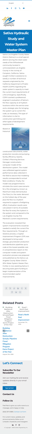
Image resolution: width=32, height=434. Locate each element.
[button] (4, 330)
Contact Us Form (20, 412)
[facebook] (16, 425)
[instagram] (19, 425)
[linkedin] (13, 425)
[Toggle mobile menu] (29, 21)
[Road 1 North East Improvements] (23, 309)
